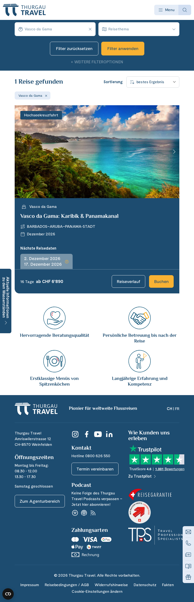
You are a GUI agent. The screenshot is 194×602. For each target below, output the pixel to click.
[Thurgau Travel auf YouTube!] (98, 434)
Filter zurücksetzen (74, 48)
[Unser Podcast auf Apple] (84, 512)
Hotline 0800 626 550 (90, 456)
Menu (170, 10)
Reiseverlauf (128, 281)
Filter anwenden (122, 48)
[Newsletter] (188, 554)
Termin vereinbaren (95, 468)
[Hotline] (188, 543)
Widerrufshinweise (111, 585)
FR (177, 408)
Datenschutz (145, 585)
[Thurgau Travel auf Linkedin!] (109, 434)
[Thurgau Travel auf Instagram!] (75, 434)
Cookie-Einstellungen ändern (97, 591)
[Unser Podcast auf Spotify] (75, 512)
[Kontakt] (188, 532)
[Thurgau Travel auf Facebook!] (86, 434)
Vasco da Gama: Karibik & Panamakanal (69, 216)
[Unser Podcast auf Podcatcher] (93, 512)
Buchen (161, 281)
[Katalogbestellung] (188, 566)
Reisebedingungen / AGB (67, 585)
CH (169, 408)
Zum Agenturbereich (40, 501)
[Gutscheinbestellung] (188, 577)
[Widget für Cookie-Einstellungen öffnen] (8, 594)
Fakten (168, 585)
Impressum (29, 585)
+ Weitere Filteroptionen (97, 62)
